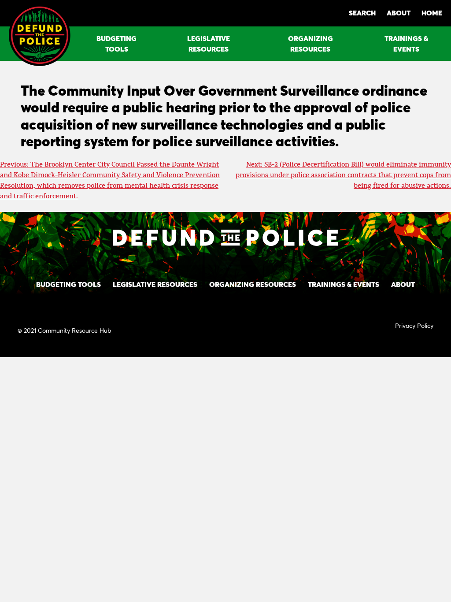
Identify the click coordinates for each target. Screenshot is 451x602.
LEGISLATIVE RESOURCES (208, 43)
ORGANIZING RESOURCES (310, 43)
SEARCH (362, 12)
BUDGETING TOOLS (116, 43)
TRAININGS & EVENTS (406, 43)
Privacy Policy (414, 325)
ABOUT (398, 12)
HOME (431, 12)
